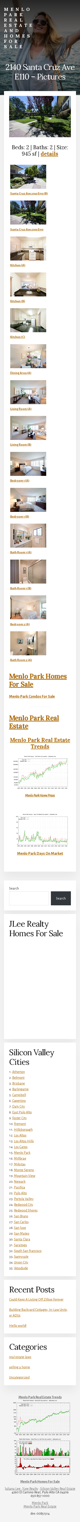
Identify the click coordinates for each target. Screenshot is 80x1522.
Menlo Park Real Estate (34, 722)
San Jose (20, 1228)
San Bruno (21, 1216)
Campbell (19, 1095)
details (49, 153)
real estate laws (20, 1357)
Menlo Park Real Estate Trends (40, 743)
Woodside (21, 1268)
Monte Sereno (24, 1170)
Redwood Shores (26, 1210)
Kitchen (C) (17, 337)
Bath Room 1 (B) (20, 588)
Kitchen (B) (17, 301)
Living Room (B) (20, 444)
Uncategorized (19, 1377)
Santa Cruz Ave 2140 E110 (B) (29, 193)
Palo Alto (20, 1193)
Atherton (18, 1072)
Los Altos (20, 1135)
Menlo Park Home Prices (40, 795)
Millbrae (20, 1158)
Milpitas (20, 1164)
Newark (20, 1181)
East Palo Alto (22, 1112)
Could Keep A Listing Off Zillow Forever (36, 1299)
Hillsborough (23, 1129)
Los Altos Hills (24, 1141)
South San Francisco (28, 1251)
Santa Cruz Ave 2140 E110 (26, 229)
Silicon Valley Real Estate (57, 1488)
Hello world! (17, 1325)
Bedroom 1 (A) (19, 480)
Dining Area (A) (20, 373)
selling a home (19, 1367)
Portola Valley (24, 1199)
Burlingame (20, 1089)
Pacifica (19, 1187)
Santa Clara (22, 1239)
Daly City (18, 1106)
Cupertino (19, 1101)
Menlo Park (22, 1152)
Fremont (20, 1124)
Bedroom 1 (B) (19, 516)
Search (14, 888)
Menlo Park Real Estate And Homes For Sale (19, 27)
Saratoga (20, 1245)
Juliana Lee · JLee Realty (21, 1488)
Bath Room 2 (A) (21, 660)
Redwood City (23, 1204)
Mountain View (24, 1176)
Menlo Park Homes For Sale (38, 680)
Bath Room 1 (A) (21, 552)
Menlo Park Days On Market (40, 854)
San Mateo (21, 1233)
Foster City (19, 1118)
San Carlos (21, 1222)
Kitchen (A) (17, 265)
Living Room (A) (21, 409)
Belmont (18, 1077)
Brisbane (18, 1083)
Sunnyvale (21, 1256)
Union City (21, 1262)
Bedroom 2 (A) (20, 624)
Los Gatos (21, 1147)
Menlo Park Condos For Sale (32, 697)
